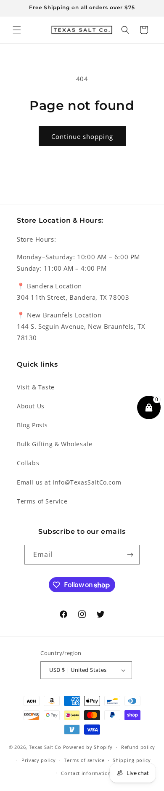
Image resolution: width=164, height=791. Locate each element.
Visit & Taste (36, 387)
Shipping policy (132, 760)
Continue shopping (82, 136)
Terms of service (84, 760)
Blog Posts (32, 425)
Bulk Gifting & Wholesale (54, 444)
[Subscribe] (130, 555)
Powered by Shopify (88, 747)
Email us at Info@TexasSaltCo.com (69, 482)
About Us (31, 406)
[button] (17, 30)
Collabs (28, 463)
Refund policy (138, 747)
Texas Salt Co (45, 747)
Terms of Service (42, 501)
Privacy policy (38, 760)
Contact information (86, 773)
